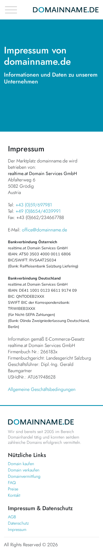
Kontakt (14, 495)
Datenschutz (18, 523)
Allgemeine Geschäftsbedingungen (42, 389)
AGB (12, 517)
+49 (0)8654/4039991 (38, 211)
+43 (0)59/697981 (34, 204)
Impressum (17, 529)
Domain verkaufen (23, 470)
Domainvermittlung (24, 476)
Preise (13, 489)
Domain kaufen (21, 464)
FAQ (12, 483)
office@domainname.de (44, 229)
